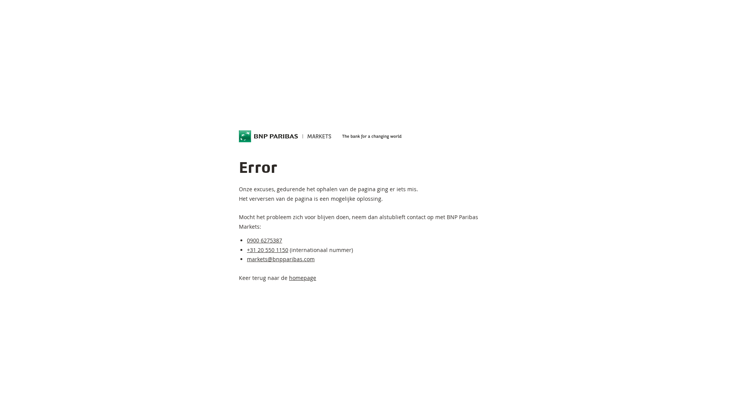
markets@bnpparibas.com (281, 259)
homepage (302, 277)
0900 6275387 (264, 240)
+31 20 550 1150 (267, 250)
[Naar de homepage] (285, 136)
